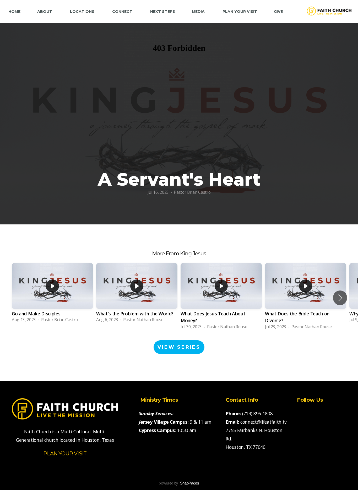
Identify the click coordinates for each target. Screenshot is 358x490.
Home (14, 11)
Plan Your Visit (240, 11)
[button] (340, 298)
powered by (179, 483)
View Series (179, 347)
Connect (122, 11)
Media (199, 11)
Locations (82, 11)
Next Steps (162, 11)
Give (278, 11)
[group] (52, 294)
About (45, 11)
